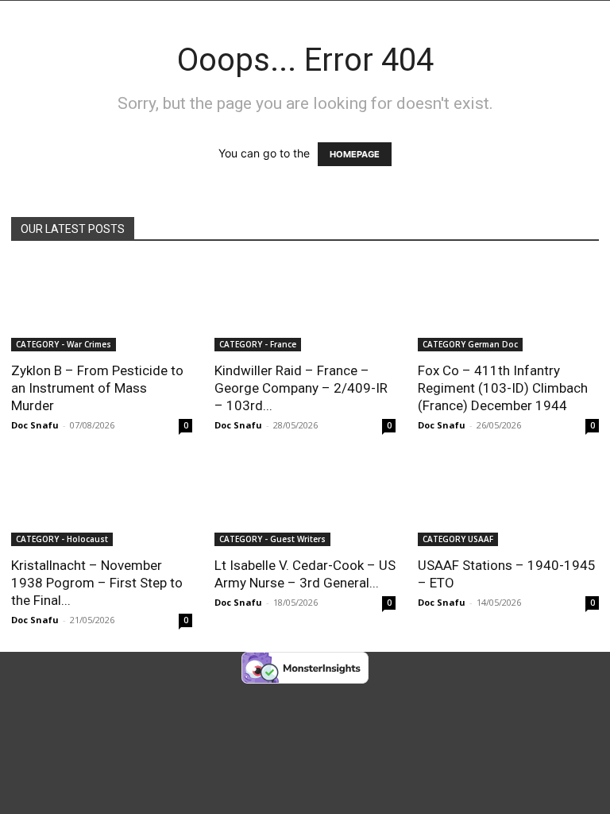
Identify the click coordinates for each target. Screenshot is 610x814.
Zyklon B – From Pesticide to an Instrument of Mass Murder (97, 387)
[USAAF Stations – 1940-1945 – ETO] (508, 502)
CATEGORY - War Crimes (63, 344)
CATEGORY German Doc (470, 344)
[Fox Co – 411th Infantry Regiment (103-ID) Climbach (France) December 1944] (508, 306)
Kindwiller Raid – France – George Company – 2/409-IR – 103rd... (301, 387)
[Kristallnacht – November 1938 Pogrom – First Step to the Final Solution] (101, 502)
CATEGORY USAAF (458, 539)
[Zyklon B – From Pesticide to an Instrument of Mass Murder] (101, 306)
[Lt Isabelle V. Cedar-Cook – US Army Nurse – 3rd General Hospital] (305, 502)
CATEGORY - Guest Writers (272, 539)
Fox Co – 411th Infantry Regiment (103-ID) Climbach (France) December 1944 (503, 387)
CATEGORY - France (257, 344)
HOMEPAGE (355, 154)
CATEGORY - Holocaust (62, 539)
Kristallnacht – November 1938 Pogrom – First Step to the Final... (97, 582)
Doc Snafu (35, 425)
